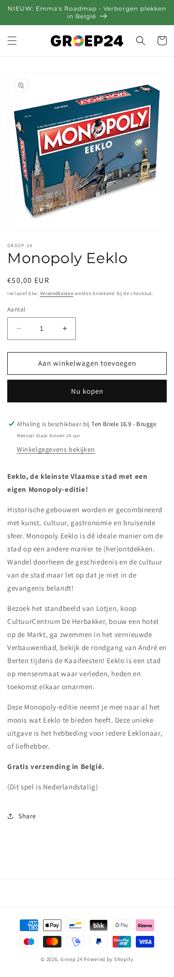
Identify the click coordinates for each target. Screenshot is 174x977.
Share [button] (27, 816)
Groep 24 (71, 959)
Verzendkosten (56, 293)
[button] (12, 40)
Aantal (16, 309)
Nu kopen (87, 391)
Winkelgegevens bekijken (56, 449)
